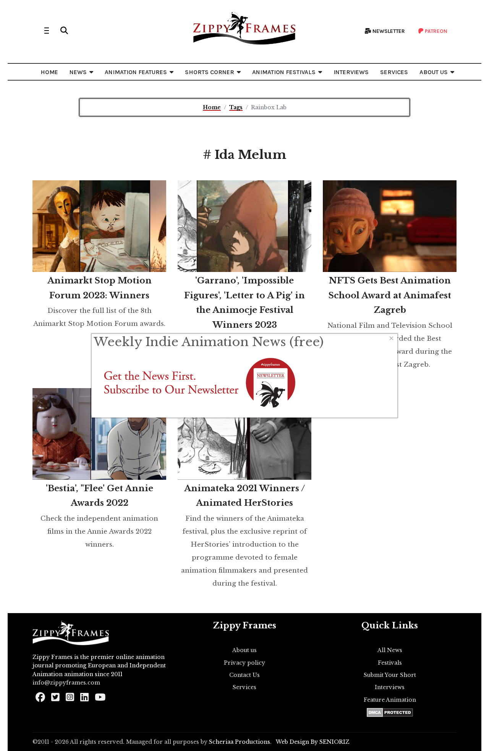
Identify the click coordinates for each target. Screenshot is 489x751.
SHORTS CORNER (209, 72)
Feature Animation (390, 699)
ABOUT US (433, 72)
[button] (64, 30)
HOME (49, 72)
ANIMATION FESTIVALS (284, 72)
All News (389, 650)
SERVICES (394, 72)
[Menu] (46, 31)
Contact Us (244, 675)
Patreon (435, 31)
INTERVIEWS (351, 72)
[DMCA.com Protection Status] (390, 712)
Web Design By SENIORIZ (313, 741)
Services (244, 687)
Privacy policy (244, 662)
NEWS (78, 72)
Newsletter (388, 31)
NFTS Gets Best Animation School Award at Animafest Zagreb (390, 295)
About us (244, 650)
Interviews (390, 687)
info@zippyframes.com (66, 682)
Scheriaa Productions (239, 741)
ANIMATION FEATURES (136, 72)
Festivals (390, 662)
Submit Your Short (390, 675)
